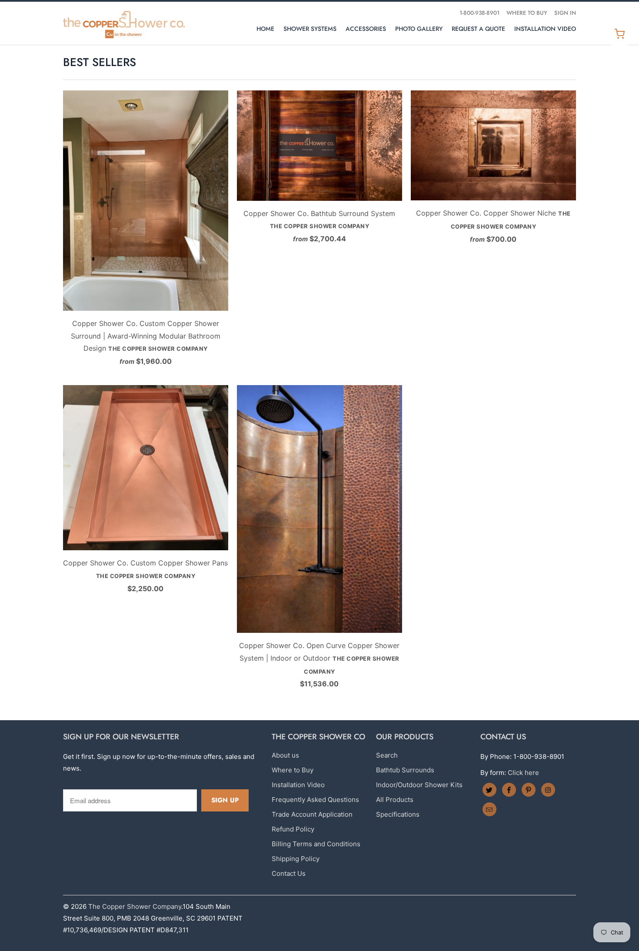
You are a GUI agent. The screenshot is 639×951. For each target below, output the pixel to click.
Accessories (366, 28)
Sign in (565, 13)
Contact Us (289, 873)
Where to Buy (526, 13)
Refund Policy (293, 829)
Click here (523, 772)
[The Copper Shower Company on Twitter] (489, 790)
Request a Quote (478, 28)
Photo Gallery (419, 28)
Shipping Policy (296, 859)
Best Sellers (99, 62)
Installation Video (545, 28)
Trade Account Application (312, 814)
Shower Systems (309, 28)
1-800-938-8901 (479, 13)
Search (387, 755)
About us (285, 755)
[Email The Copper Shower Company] (489, 809)
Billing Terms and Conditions (316, 844)
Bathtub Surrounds (405, 770)
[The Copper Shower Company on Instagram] (548, 790)
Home (265, 28)
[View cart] (619, 34)
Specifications (397, 814)
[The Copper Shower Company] (124, 23)
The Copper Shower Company (134, 906)
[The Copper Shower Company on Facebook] (509, 790)
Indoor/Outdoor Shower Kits (419, 785)
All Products (394, 799)
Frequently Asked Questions (315, 799)
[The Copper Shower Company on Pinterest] (529, 790)
